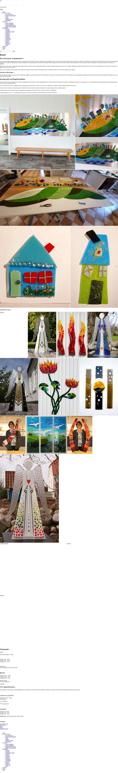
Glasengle (7, 32)
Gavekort (7, 30)
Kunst (6, 16)
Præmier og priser (9, 19)
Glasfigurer (7, 35)
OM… (4, 47)
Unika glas (7, 44)
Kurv (4, 48)
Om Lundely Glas (4, 723)
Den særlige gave (9, 14)
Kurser (2, 684)
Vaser (6, 45)
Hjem (4, 12)
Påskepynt (7, 42)
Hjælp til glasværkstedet (10, 15)
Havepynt (7, 40)
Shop (1, 726)
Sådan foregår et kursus (10, 25)
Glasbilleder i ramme (9, 31)
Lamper (7, 18)
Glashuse (7, 36)
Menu (2, 9)
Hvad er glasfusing (9, 24)
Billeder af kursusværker (10, 26)
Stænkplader (8, 20)
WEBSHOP (5, 28)
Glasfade (7, 34)
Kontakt (4, 46)
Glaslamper (7, 37)
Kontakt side (2, 725)
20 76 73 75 (6, 703)
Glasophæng (8, 39)
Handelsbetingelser (4, 728)
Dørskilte (7, 29)
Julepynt (7, 41)
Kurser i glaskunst (9, 23)
